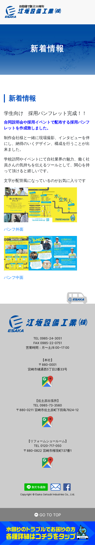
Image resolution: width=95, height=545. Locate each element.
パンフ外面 (13, 229)
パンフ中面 (13, 277)
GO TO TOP (49, 514)
